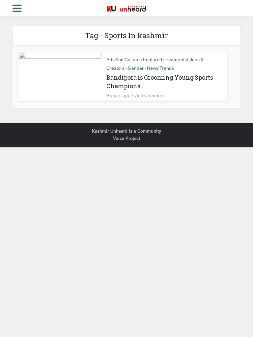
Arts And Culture (123, 59)
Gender (136, 68)
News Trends (160, 68)
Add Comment (150, 95)
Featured (152, 59)
